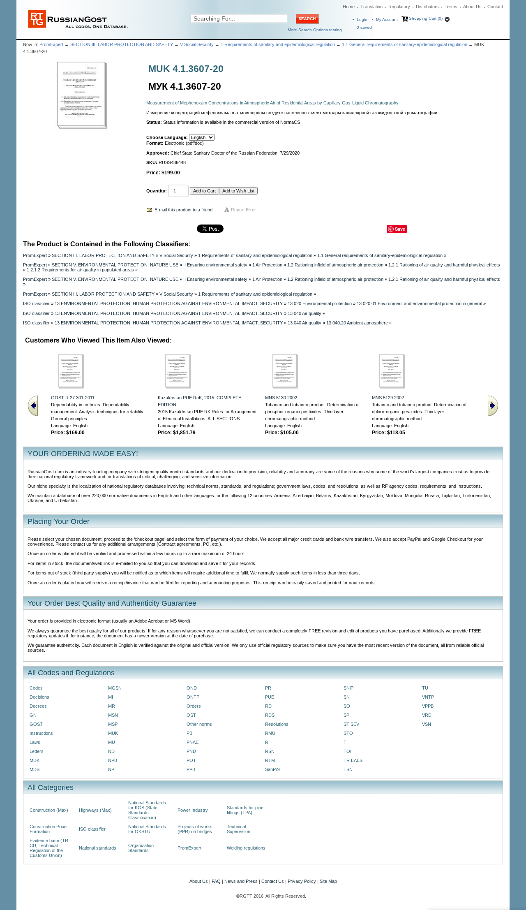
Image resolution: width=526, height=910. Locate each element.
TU (425, 687)
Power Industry (193, 810)
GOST (36, 724)
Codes (36, 687)
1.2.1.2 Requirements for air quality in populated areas (80, 269)
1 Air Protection (267, 264)
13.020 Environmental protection (320, 303)
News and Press (241, 881)
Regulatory (399, 6)
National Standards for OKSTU (147, 829)
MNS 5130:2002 (281, 397)
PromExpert (51, 44)
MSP (113, 724)
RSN (270, 751)
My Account (387, 19)
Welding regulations (246, 847)
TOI (347, 751)
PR (268, 687)
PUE (269, 697)
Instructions (41, 733)
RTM (270, 760)
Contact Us (272, 881)
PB (189, 733)
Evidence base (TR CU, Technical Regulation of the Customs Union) (49, 848)
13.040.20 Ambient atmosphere (357, 322)
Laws (35, 742)
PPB (191, 769)
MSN (113, 715)
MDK (34, 760)
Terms (451, 6)
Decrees (38, 706)
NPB (112, 760)
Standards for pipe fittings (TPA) (245, 810)
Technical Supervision (238, 829)
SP (346, 715)
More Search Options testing (315, 30)
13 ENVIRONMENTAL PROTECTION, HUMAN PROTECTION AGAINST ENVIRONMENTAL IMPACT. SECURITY (169, 303)
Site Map (328, 881)
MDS (34, 769)
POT (191, 760)
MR (111, 706)
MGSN (115, 687)
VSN (426, 724)
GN (33, 715)
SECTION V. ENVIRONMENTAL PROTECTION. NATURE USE (115, 264)
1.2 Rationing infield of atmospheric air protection (335, 264)
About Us (472, 6)
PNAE (192, 742)
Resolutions (276, 724)
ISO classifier (36, 303)
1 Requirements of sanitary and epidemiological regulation (278, 44)
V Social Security (197, 44)
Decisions (39, 697)
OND (192, 687)
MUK (113, 733)
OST (191, 715)
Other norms (199, 724)
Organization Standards (141, 848)
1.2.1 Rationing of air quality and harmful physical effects (444, 264)
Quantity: (156, 190)
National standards (97, 847)
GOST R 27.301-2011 (73, 397)
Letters (37, 751)
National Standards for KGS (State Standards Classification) (147, 810)
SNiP (348, 687)
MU (111, 742)
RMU (270, 733)
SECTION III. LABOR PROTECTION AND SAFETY (121, 44)
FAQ (216, 881)
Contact (495, 6)
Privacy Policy (302, 881)
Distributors (427, 6)
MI (110, 697)
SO (347, 706)
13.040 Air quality (304, 313)
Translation (371, 6)
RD (268, 706)
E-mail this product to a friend (183, 209)
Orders (194, 706)
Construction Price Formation (48, 829)
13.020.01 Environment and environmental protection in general (419, 303)
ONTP (193, 697)
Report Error (243, 209)
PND (191, 751)
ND (111, 751)
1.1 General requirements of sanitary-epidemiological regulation (404, 44)
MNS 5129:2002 (388, 397)
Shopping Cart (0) (426, 18)
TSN (348, 769)
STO (348, 733)
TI (346, 742)
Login (362, 19)
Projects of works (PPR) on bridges (195, 829)
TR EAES (353, 760)
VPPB (428, 706)
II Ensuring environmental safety (215, 264)
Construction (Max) (49, 810)
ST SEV (351, 724)
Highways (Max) (95, 810)
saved (364, 27)
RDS (270, 715)
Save (400, 229)
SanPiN (272, 769)
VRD (426, 715)
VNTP (428, 697)
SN (347, 697)
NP (111, 769)
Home (349, 6)
